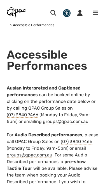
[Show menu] (93, 13)
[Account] (80, 13)
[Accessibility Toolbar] (67, 13)
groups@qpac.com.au (65, 121)
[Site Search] (53, 13)
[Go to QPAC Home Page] (17, 12)
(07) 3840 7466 (22, 114)
